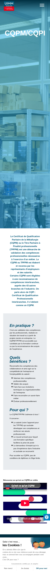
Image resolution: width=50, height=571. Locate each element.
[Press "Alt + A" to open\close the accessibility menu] (46, 517)
